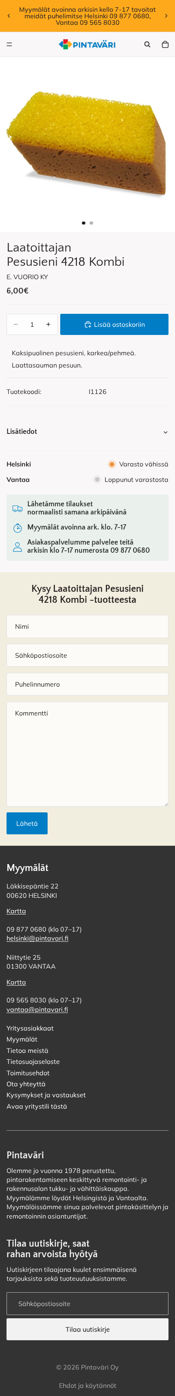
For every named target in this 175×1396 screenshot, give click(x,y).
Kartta (16, 911)
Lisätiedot (22, 432)
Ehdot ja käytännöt (87, 1385)
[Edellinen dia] (9, 16)
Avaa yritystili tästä (37, 1106)
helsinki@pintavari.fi (37, 938)
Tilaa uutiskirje (88, 1329)
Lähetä (27, 823)
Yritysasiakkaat (30, 1028)
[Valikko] (9, 44)
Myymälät (22, 1039)
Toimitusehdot (28, 1073)
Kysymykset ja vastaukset (46, 1095)
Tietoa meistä (27, 1050)
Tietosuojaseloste (33, 1062)
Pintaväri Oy (100, 1367)
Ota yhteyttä (26, 1084)
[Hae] (147, 44)
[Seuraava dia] (166, 16)
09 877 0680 (130, 551)
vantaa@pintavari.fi (37, 1009)
